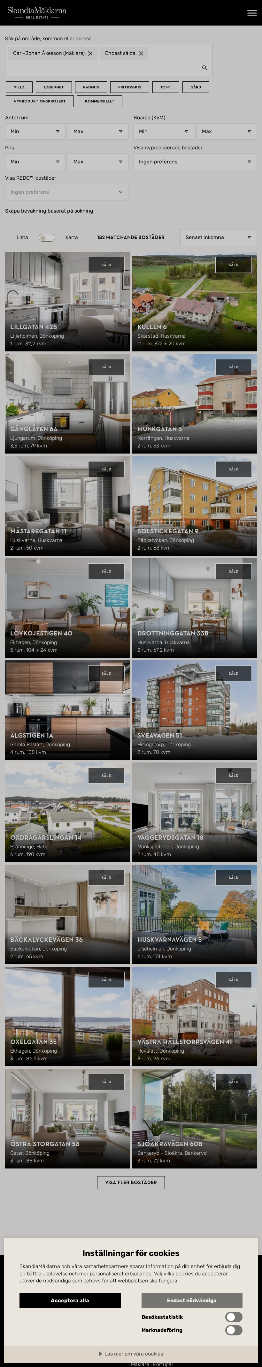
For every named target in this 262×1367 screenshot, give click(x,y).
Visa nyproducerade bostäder (168, 148)
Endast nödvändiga (192, 1300)
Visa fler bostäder (131, 1182)
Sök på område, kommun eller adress (48, 38)
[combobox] (109, 67)
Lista (22, 237)
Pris (9, 148)
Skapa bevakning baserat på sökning (49, 211)
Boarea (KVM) (149, 118)
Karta (72, 237)
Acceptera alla (70, 1300)
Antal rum (16, 118)
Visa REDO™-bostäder (30, 178)
